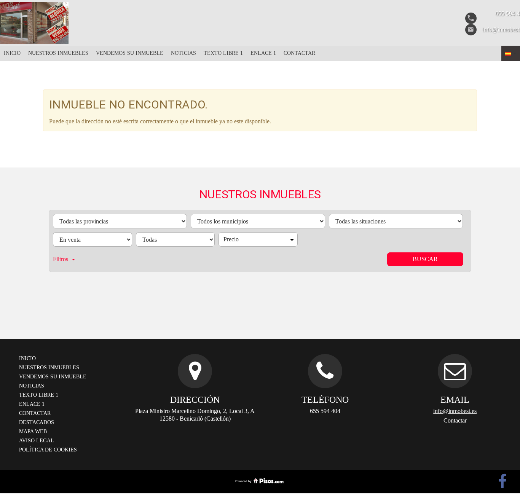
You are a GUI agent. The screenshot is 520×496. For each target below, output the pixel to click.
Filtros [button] (60, 259)
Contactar (299, 53)
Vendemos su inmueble (129, 53)
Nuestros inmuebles (58, 53)
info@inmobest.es (455, 411)
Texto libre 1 (223, 53)
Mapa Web (33, 431)
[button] (510, 53)
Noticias (183, 53)
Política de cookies (48, 450)
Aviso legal (36, 440)
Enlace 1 (263, 53)
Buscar (425, 259)
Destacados (36, 422)
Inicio (12, 53)
